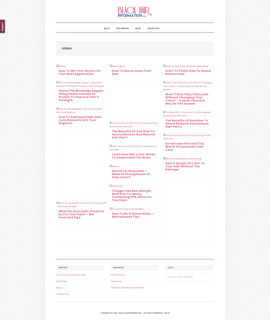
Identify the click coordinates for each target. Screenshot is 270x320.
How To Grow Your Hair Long (70, 274)
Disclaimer (116, 281)
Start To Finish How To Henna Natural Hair (188, 72)
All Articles (61, 281)
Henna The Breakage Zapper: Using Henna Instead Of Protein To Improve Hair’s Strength (81, 95)
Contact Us (62, 294)
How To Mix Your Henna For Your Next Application (80, 72)
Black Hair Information (135, 11)
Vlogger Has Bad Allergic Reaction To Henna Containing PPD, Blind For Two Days (132, 195)
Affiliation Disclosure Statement (127, 287)
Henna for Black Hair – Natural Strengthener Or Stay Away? (131, 174)
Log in (167, 313)
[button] (166, 26)
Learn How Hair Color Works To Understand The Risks (134, 155)
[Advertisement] (135, 99)
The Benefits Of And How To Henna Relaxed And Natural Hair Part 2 (187, 123)
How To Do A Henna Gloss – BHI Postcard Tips (133, 215)
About (59, 287)
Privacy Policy (118, 274)
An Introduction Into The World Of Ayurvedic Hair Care (184, 147)
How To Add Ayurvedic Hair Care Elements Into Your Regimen (80, 120)
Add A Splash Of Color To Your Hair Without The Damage (185, 166)
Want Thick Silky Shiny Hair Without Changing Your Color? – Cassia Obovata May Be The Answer (187, 99)
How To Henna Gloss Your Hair (131, 72)
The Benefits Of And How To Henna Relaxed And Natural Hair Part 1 (133, 134)
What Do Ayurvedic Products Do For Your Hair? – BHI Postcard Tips (81, 214)
